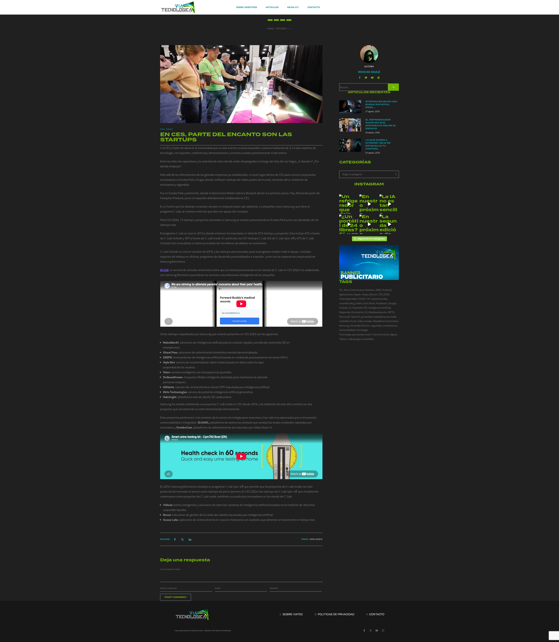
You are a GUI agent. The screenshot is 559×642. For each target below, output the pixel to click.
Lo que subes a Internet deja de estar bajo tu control (377, 144)
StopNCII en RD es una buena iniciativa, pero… (381, 104)
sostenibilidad (347, 330)
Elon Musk (369, 303)
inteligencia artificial (379, 307)
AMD (378, 290)
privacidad (366, 317)
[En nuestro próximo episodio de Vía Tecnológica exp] (369, 204)
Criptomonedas (378, 299)
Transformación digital (384, 334)
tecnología (362, 330)
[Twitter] (366, 77)
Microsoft (344, 317)
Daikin (359, 303)
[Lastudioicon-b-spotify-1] (378, 77)
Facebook (381, 303)
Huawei (343, 307)
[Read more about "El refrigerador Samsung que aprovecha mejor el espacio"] (350, 125)
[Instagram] (383, 630)
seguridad (376, 325)
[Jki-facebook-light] (364, 630)
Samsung (344, 325)
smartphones (390, 325)
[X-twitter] (370, 630)
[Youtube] (372, 77)
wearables (368, 339)
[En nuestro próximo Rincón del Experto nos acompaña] (369, 224)
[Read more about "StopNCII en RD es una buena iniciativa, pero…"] (350, 106)
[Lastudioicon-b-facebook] (359, 77)
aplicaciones (346, 294)
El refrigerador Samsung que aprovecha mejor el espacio (380, 124)
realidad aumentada (384, 317)
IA (350, 307)
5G (341, 290)
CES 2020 (383, 294)
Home (270, 28)
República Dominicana (385, 321)
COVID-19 (363, 299)
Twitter (343, 339)
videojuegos (354, 339)
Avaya (365, 294)
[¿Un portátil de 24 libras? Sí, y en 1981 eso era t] (349, 224)
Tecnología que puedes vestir (355, 334)
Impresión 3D (359, 307)
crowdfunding (346, 303)
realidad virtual (347, 321)
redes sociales (364, 321)
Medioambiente (378, 312)
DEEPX (167, 357)
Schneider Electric (360, 325)
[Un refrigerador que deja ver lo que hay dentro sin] (349, 204)
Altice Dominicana (354, 290)
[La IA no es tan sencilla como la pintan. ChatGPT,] (389, 204)
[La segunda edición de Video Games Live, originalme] (389, 224)
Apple (357, 294)
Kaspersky (344, 312)
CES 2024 (281, 28)
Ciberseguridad (347, 299)
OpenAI (355, 317)
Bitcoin (373, 294)
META (391, 312)
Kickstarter (357, 312)
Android (386, 290)
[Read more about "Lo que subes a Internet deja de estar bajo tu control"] (350, 145)
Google (392, 303)
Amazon (369, 290)
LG (366, 312)
